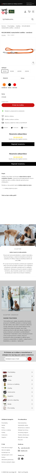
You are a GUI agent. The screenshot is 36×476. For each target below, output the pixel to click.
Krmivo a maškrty (6, 430)
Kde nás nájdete (6, 450)
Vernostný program (23, 432)
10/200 (12, 71)
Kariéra (3, 457)
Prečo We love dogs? (7, 447)
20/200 (19, 71)
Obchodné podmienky (7, 459)
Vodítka (18, 26)
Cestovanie (4, 435)
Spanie (3, 425)
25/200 (27, 71)
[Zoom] (33, 62)
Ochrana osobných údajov (8, 462)
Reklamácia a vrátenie (24, 427)
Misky (3, 427)
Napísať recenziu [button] (18, 144)
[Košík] (29, 11)
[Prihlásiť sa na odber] (29, 359)
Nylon (22, 78)
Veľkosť (4, 67)
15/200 (5, 71)
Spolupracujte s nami (7, 454)
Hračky (3, 432)
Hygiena (4, 437)
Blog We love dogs (23, 437)
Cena (3, 94)
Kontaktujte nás (6, 452)
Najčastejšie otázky (23, 425)
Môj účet (20, 439)
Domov (4, 26)
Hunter (4, 35)
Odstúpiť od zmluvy (23, 430)
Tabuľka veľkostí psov (23, 435)
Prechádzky (11, 26)
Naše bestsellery (22, 423)
